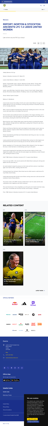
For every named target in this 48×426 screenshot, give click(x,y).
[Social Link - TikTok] (15, 367)
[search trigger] (41, 5)
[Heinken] (20, 324)
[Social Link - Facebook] (4, 367)
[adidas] (24, 303)
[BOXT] (14, 324)
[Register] (45, 2)
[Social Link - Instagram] (11, 367)
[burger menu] (44, 5)
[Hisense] (8, 314)
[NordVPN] (14, 330)
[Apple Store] (6, 380)
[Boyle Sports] (20, 314)
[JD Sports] (33, 314)
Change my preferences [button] (33, 421)
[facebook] (38, 43)
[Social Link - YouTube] (18, 367)
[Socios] (27, 324)
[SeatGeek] (33, 324)
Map (7, 352)
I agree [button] (29, 419)
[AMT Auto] (39, 314)
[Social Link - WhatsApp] (22, 367)
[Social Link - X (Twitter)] (8, 367)
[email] (44, 43)
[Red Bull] (14, 303)
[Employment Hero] (27, 330)
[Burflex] (27, 314)
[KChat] (33, 303)
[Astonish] (14, 314)
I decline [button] (35, 419)
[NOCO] (8, 324)
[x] (41, 43)
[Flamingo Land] (39, 324)
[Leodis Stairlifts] (20, 330)
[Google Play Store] (15, 380)
